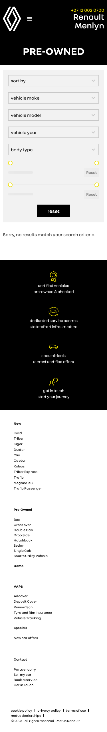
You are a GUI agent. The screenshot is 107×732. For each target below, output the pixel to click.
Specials (20, 628)
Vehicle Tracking (27, 618)
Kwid (18, 433)
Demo (18, 566)
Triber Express (25, 471)
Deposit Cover (25, 601)
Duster (19, 449)
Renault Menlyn (88, 20)
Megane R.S (23, 483)
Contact (20, 659)
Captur (20, 460)
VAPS (18, 586)
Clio (17, 455)
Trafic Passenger (28, 488)
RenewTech (23, 607)
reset (53, 211)
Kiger (18, 444)
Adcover (21, 596)
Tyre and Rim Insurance (33, 612)
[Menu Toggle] (30, 19)
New (17, 423)
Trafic (19, 477)
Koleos (19, 466)
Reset (91, 172)
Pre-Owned (23, 509)
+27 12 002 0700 (87, 10)
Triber (19, 438)
